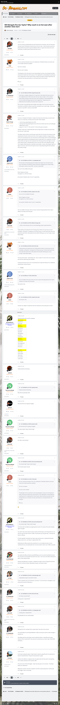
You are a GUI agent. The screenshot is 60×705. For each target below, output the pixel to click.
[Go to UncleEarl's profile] (10, 653)
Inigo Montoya (35, 92)
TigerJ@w (10, 48)
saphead (10, 372)
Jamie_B (10, 407)
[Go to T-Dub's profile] (10, 61)
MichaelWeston (9, 322)
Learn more (2, 2)
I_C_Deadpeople (9, 95)
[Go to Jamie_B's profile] (10, 403)
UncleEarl (10, 658)
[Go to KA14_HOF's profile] (10, 221)
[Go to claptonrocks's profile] (10, 159)
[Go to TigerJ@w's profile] (10, 44)
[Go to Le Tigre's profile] (10, 574)
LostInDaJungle (9, 559)
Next (18, 38)
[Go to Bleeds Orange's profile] (10, 117)
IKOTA (9, 194)
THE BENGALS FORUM (26, 30)
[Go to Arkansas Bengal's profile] (5, 30)
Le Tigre (10, 578)
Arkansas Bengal (9, 30)
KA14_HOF (10, 225)
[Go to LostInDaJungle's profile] (10, 554)
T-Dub (9, 66)
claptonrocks (10, 163)
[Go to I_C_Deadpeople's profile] (10, 91)
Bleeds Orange (10, 122)
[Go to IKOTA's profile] (10, 190)
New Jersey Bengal (10, 390)
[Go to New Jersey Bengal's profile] (10, 386)
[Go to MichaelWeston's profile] (10, 318)
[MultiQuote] (18, 55)
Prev (7, 38)
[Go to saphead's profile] (10, 368)
